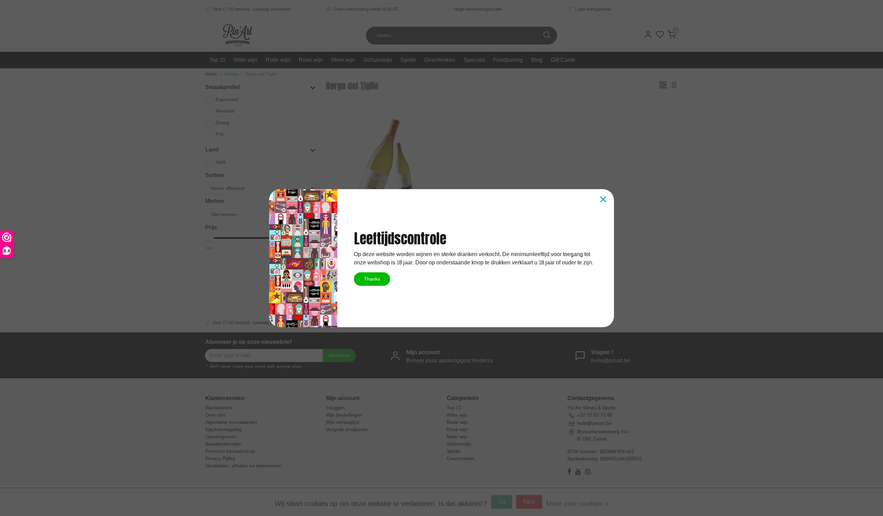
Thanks (372, 278)
